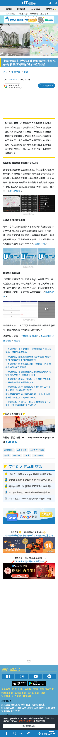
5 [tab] (33, 16)
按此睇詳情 (14, 191)
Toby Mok (12, 79)
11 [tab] (33, 19)
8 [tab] (25, 19)
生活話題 (16, 71)
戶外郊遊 (16, 696)
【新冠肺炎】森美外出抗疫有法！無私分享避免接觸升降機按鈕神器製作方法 (28, 381)
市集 (14, 689)
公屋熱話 (23, 13)
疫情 (7, 455)
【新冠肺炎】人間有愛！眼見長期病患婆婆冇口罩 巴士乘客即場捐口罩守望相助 (28, 403)
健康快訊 (39, 455)
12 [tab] (36, 19)
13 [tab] (25, 23)
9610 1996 (11, 441)
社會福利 (27, 696)
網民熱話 (5, 704)
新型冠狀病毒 (38, 450)
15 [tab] (31, 23)
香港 (27, 455)
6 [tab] (36, 16)
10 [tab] (31, 19)
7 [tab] (23, 19)
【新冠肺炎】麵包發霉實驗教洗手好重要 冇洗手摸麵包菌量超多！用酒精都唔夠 (28, 358)
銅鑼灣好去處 (47, 689)
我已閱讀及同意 (29, 726)
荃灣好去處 (20, 692)
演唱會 (9, 8)
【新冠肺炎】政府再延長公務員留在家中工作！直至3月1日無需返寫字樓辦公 (28, 388)
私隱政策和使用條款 (25, 720)
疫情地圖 (22, 450)
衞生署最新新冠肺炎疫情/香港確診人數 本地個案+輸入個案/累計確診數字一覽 (27, 396)
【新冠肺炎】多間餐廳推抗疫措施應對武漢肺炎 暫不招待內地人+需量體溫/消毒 (28, 373)
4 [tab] (31, 16)
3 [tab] (28, 16)
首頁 (5, 71)
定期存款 (44, 13)
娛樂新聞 (34, 13)
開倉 (20, 689)
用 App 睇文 (47, 85)
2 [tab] (25, 16)
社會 (43, 692)
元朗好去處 (7, 692)
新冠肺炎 (9, 450)
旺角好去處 (33, 692)
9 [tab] (28, 19)
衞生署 (17, 340)
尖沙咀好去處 (31, 689)
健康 (26, 71)
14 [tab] (28, 23)
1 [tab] (23, 16)
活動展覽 (6, 689)
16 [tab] (33, 23)
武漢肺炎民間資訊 (29, 336)
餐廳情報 (6, 696)
